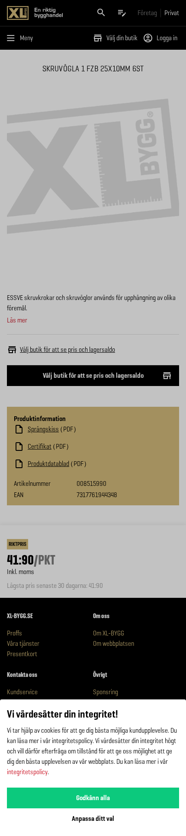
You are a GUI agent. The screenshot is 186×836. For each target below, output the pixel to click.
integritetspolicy (27, 771)
